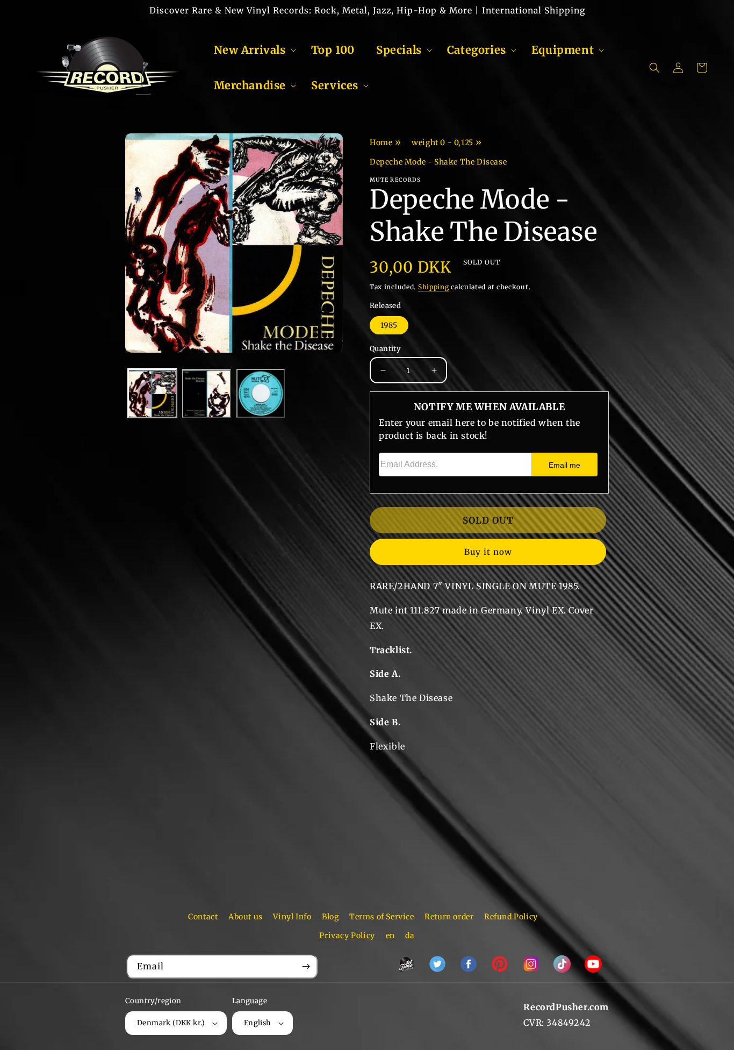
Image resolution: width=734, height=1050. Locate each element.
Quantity (385, 348)
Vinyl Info (292, 917)
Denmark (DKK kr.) (171, 1022)
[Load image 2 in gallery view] (206, 393)
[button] (251, 50)
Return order (448, 917)
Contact (203, 917)
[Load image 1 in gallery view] (152, 393)
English (257, 1022)
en (390, 935)
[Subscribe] (306, 966)
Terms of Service (381, 917)
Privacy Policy (347, 935)
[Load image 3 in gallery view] (260, 393)
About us (245, 917)
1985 (389, 325)
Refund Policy (511, 917)
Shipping (433, 287)
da (409, 935)
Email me (564, 465)
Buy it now (488, 552)
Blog (330, 917)
